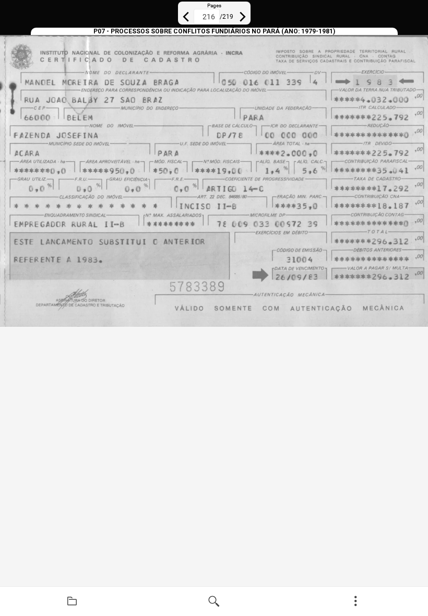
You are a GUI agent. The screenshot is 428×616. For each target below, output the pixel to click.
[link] (72, 601)
